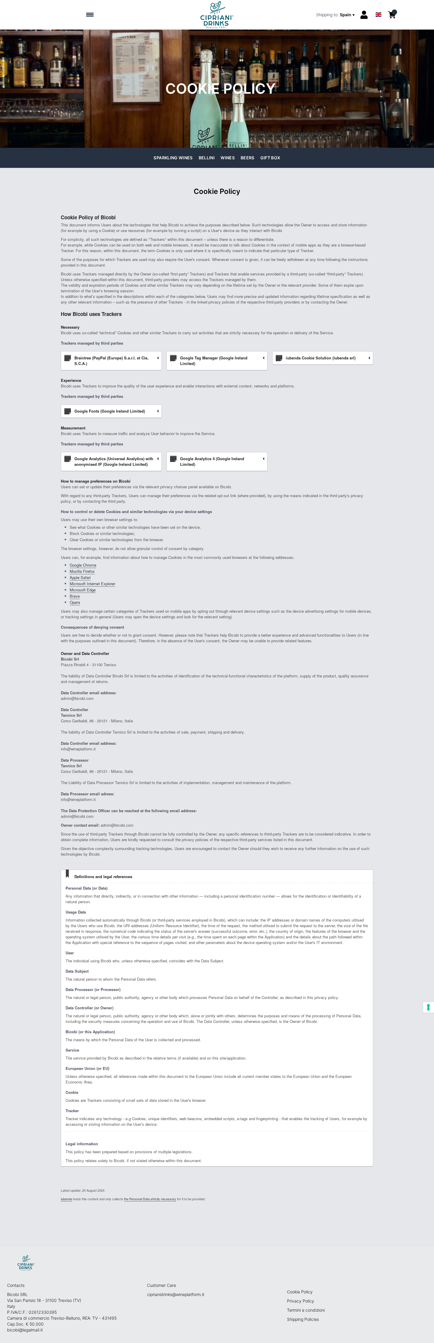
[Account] (364, 15)
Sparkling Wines (173, 157)
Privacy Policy (300, 1300)
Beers (247, 157)
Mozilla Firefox (82, 571)
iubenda (66, 1198)
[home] (217, 15)
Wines (228, 157)
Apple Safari (80, 577)
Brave (75, 596)
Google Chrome (83, 565)
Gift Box (270, 157)
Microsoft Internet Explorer (92, 583)
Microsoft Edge (83, 590)
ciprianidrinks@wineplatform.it (175, 1294)
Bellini (207, 157)
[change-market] (336, 15)
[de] (378, 7)
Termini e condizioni (306, 1310)
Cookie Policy (300, 1291)
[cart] (392, 15)
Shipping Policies (303, 1319)
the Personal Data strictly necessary (150, 1198)
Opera (75, 602)
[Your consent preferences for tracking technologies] (428, 1007)
